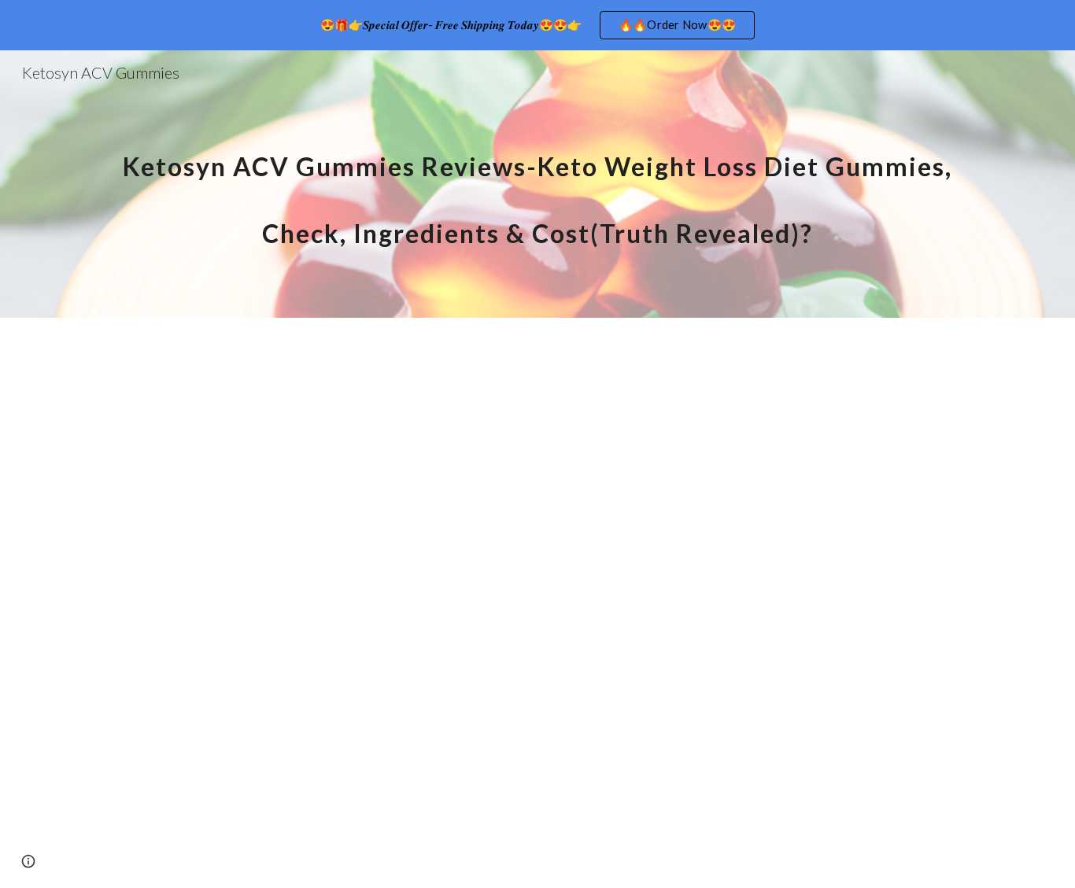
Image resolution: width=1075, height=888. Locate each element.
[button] (28, 861)
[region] (537, 25)
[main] (537, 184)
